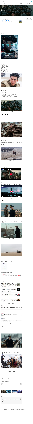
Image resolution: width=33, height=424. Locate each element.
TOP (31, 409)
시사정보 (11, 3)
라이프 (4, 3)
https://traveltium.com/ (4, 19)
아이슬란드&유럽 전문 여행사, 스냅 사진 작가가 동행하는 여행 (8, 21)
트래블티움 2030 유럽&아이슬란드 (5, 20)
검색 (30, 1)
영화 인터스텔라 (2, 384)
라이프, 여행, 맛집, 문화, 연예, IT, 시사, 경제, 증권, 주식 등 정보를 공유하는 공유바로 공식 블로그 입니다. (10, 400)
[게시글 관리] (3, 378)
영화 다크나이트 (2, 383)
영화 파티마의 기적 (3, 382)
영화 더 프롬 (2, 385)
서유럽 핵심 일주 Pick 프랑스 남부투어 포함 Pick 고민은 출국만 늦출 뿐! (9, 25)
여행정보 (8, 3)
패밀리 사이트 (28, 3)
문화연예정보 (20, 3)
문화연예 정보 (2, 381)
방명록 (24, 3)
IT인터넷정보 (15, 3)
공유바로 (2, 1)
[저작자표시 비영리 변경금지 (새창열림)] (8, 378)
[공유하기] (2, 378)
